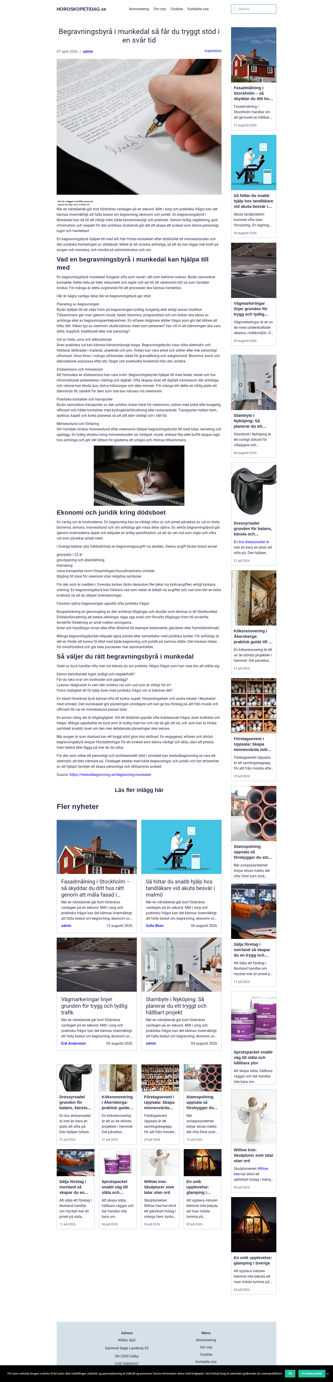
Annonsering (139, 9)
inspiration (213, 51)
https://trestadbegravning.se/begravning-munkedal (110, 775)
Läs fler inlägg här (139, 790)
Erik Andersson (73, 1043)
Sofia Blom (155, 926)
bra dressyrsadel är (254, 542)
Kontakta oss (198, 9)
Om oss (160, 9)
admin (88, 51)
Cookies (176, 9)
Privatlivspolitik (312, 1373)
